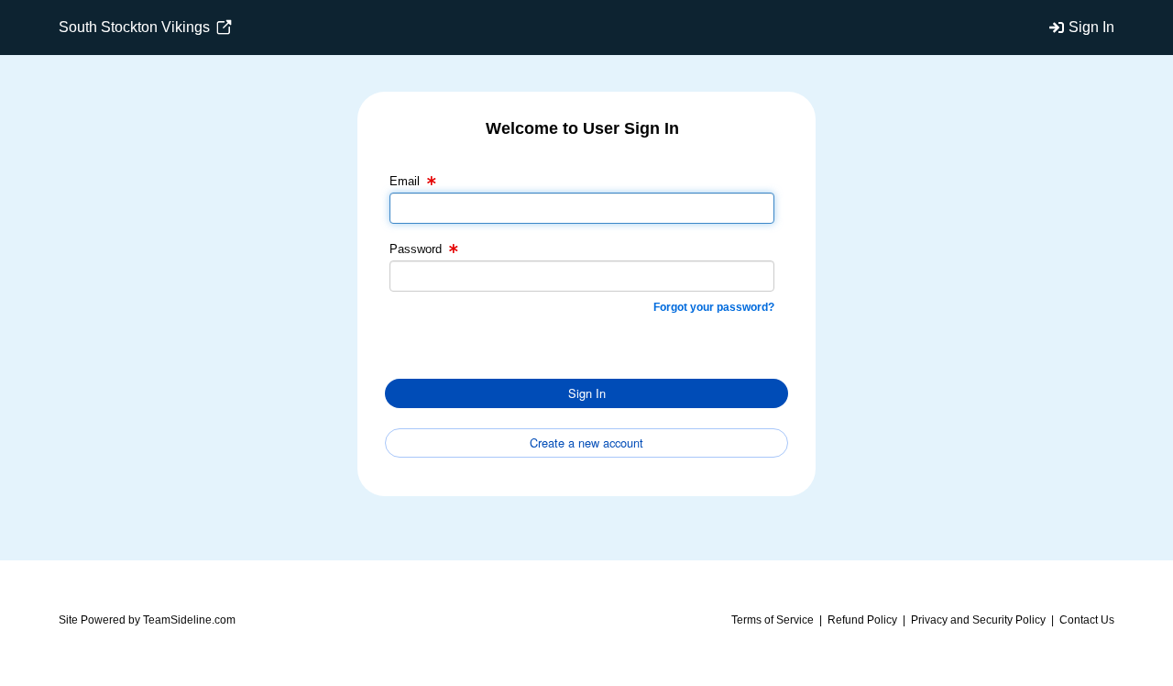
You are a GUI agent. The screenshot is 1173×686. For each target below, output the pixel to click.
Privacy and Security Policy (978, 620)
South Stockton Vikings (136, 27)
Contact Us (1086, 620)
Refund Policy (862, 620)
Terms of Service (772, 620)
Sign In (1091, 27)
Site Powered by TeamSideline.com (147, 620)
